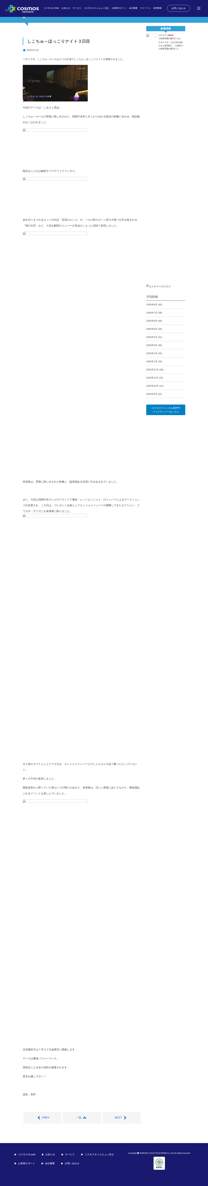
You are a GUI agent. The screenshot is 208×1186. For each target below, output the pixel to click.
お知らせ (66, 8)
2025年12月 (152, 369)
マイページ (145, 8)
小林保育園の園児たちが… (170, 38)
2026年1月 (151, 361)
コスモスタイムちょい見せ (96, 8)
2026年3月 (151, 345)
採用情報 (157, 8)
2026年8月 (151, 304)
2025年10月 (152, 386)
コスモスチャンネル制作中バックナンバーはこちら (165, 409)
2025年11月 (152, 377)
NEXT (118, 1117)
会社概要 (133, 8)
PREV (45, 1117)
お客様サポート (119, 8)
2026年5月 (151, 329)
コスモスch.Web (51, 8)
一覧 (78, 1117)
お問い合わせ (178, 8)
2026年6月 (151, 321)
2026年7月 (151, 312)
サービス (77, 8)
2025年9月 (151, 394)
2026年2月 (151, 353)
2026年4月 (151, 337)
